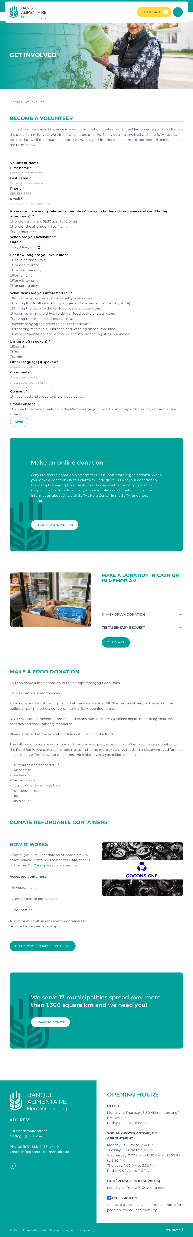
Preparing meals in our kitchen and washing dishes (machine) (64, 329)
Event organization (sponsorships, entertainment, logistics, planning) (71, 334)
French (19, 352)
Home (15, 102)
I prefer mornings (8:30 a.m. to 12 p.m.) (45, 221)
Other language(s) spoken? (34, 362)
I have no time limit (29, 260)
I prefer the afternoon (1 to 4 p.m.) (41, 226)
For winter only (25, 280)
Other (17, 357)
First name (20, 168)
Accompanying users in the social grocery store (52, 298)
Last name (20, 178)
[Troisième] (174, 1230)
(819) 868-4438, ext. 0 (41, 1147)
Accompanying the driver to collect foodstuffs (51, 324)
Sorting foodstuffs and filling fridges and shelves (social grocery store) (71, 303)
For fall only (23, 275)
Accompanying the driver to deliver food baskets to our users (64, 313)
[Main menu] (178, 12)
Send (19, 422)
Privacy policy (85, 1230)
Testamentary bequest (123, 627)
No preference (25, 232)
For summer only (27, 270)
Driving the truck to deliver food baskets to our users (57, 308)
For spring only (25, 286)
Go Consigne (38, 865)
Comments (19, 372)
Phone (17, 188)
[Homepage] (28, 12)
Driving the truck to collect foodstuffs (44, 319)
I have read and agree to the (48, 396)
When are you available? (33, 237)
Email (16, 199)
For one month (25, 265)
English (19, 346)
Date (15, 242)
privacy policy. (72, 396)
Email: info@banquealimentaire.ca (39, 1152)
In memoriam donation (123, 614)
